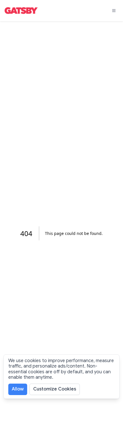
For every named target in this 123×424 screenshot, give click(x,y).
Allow (18, 389)
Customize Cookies (54, 389)
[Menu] (113, 10)
